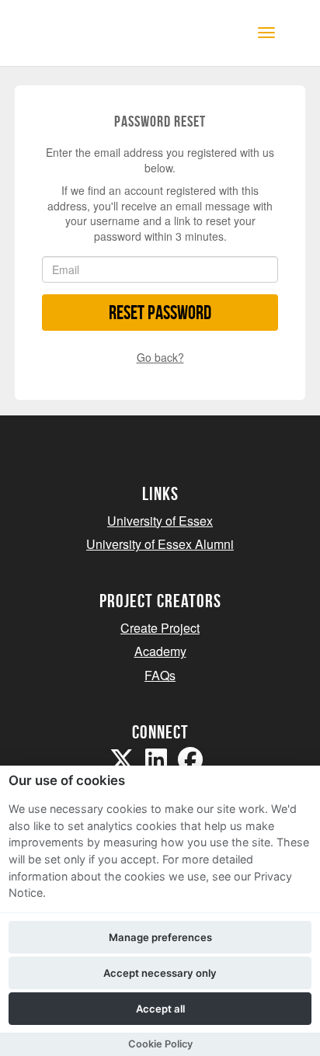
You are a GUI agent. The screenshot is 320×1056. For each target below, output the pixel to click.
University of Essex (160, 521)
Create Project (160, 628)
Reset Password (160, 312)
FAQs (160, 675)
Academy (160, 651)
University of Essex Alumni (160, 544)
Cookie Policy (160, 1044)
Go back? (160, 357)
